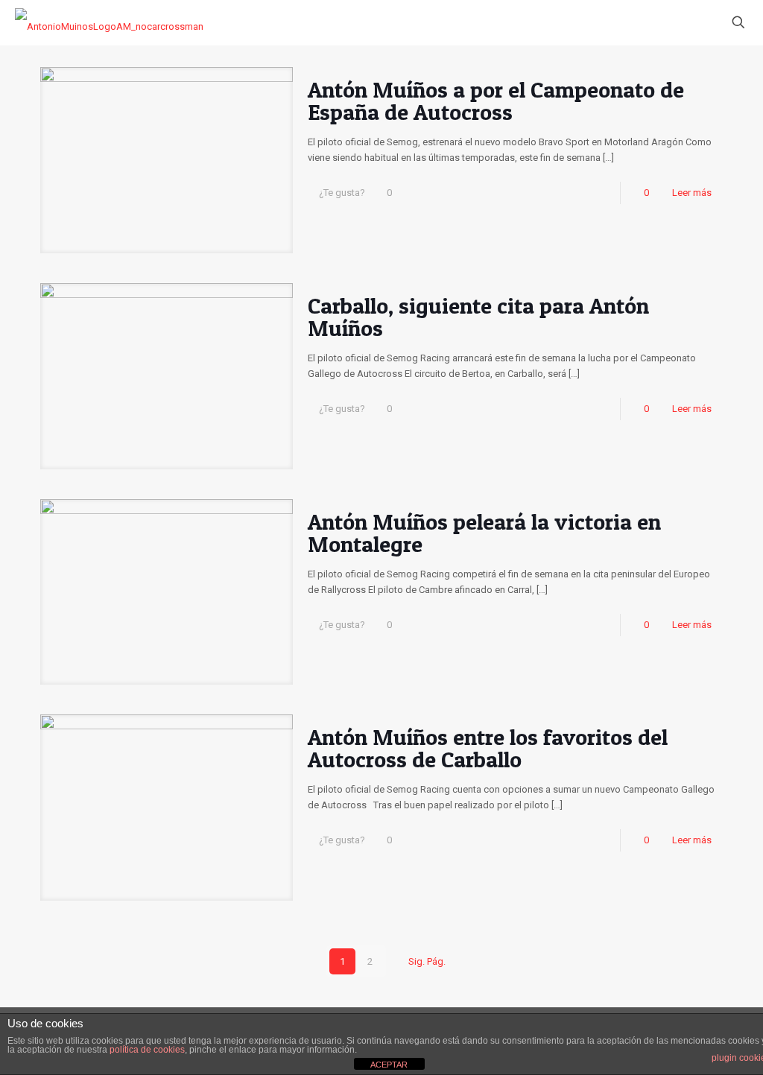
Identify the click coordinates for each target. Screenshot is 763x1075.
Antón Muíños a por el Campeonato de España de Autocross (496, 100)
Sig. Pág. (427, 961)
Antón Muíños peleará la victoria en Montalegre (484, 532)
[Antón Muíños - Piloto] (109, 22)
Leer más (692, 192)
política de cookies (147, 1049)
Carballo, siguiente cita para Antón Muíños (478, 316)
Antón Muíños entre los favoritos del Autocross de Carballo (488, 748)
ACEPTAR (389, 1064)
